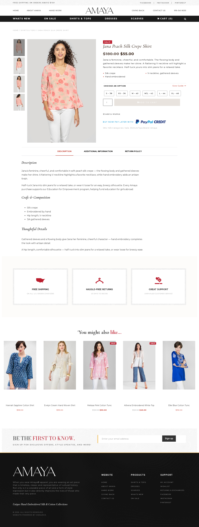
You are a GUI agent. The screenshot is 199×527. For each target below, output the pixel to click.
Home (16, 30)
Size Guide (178, 86)
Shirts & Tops (80, 18)
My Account (167, 482)
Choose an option (115, 86)
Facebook (145, 3)
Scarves (137, 18)
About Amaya (108, 486)
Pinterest (180, 3)
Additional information (98, 151)
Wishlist (165, 486)
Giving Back (108, 494)
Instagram (163, 3)
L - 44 (162, 93)
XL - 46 (175, 93)
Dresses (111, 18)
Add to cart (148, 102)
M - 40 (135, 93)
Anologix (41, 515)
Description (64, 151)
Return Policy (133, 151)
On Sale (50, 18)
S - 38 (109, 93)
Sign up (169, 438)
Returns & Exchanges (172, 490)
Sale (127, 128)
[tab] (64, 151)
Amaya (153, 128)
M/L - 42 (148, 93)
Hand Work (107, 490)
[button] (185, 19)
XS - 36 (122, 93)
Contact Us (107, 498)
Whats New (21, 18)
